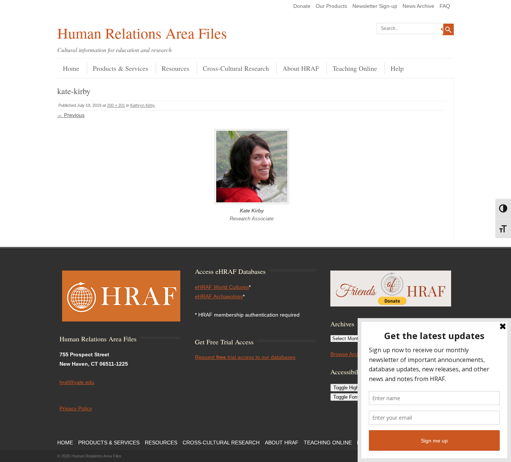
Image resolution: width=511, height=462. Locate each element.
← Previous (71, 115)
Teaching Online (355, 68)
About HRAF (300, 68)
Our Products (331, 6)
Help (397, 68)
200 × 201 (116, 105)
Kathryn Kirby (142, 105)
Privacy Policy (75, 408)
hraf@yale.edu (76, 382)
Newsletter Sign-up (374, 6)
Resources (175, 68)
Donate (301, 6)
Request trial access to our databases (245, 357)
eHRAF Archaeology (219, 296)
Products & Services (120, 68)
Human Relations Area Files (142, 33)
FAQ (445, 6)
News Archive (418, 6)
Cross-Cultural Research (236, 68)
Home (71, 68)
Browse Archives (349, 354)
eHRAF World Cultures (222, 287)
